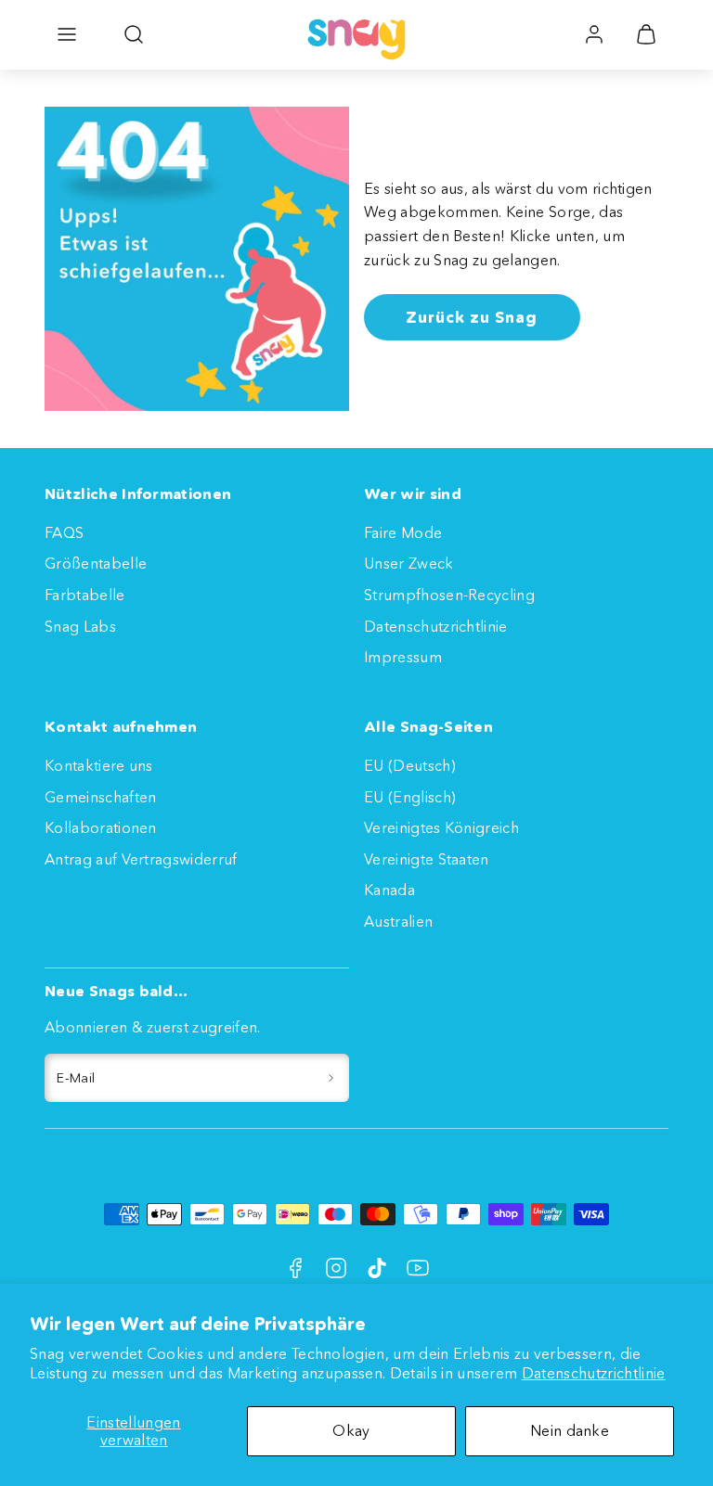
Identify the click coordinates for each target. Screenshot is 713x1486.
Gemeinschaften (100, 797)
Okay (350, 1430)
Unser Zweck (409, 563)
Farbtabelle (85, 594)
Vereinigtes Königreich (441, 827)
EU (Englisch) (410, 797)
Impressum (403, 656)
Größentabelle (96, 563)
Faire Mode (403, 532)
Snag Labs (80, 626)
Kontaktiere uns (99, 765)
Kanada (389, 889)
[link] (594, 34)
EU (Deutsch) (410, 765)
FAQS (64, 532)
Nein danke (569, 1430)
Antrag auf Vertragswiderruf (141, 859)
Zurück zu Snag (472, 317)
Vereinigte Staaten (426, 859)
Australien (398, 921)
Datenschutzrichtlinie (594, 1373)
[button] (67, 34)
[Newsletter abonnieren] (331, 1078)
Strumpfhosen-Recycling (449, 594)
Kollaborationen (101, 827)
